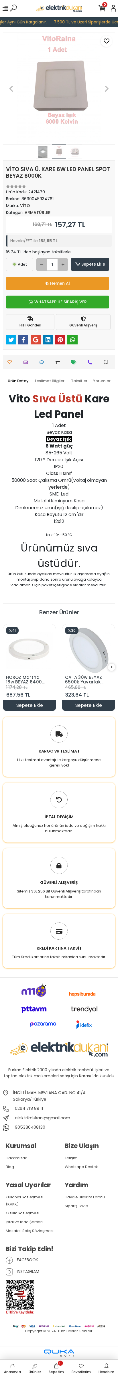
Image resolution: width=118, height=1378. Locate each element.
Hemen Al (60, 283)
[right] (112, 667)
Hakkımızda (16, 1158)
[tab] (18, 381)
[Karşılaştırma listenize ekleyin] (59, 362)
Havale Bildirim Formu (85, 1197)
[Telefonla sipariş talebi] (91, 362)
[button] (11, 89)
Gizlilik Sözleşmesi (22, 1213)
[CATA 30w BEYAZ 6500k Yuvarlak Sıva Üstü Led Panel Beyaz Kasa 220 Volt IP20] (88, 650)
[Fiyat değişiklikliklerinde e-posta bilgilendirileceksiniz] (75, 362)
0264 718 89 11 (28, 1108)
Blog (10, 1167)
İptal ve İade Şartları (24, 1222)
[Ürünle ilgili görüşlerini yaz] (43, 362)
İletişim (71, 1158)
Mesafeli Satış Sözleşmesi (30, 1230)
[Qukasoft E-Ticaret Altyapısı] (59, 1353)
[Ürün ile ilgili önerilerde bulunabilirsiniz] (107, 362)
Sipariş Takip (76, 1206)
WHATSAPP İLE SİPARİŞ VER (60, 302)
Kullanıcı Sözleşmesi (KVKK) (24, 1200)
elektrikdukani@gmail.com (42, 1118)
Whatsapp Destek (81, 1167)
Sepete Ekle (93, 264)
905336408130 (29, 1127)
